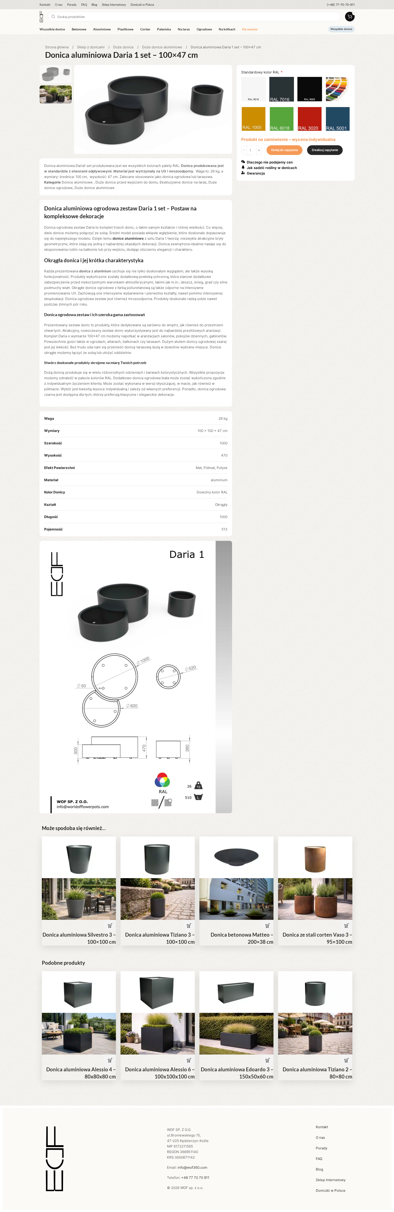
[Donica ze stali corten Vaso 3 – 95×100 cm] (315, 857)
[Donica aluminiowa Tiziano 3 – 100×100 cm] (158, 857)
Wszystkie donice (341, 29)
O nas (320, 1137)
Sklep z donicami (91, 47)
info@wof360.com (192, 1167)
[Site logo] (41, 16)
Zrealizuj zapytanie (325, 150)
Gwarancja (256, 173)
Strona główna (57, 47)
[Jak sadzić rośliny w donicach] (243, 167)
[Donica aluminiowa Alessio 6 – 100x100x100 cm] (158, 991)
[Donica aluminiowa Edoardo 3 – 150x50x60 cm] (236, 991)
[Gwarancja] (243, 173)
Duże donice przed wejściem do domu (126, 182)
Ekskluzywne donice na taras (183, 182)
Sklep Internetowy (330, 1180)
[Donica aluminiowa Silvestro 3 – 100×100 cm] (79, 857)
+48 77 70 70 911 (195, 1177)
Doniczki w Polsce (330, 1190)
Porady (321, 1148)
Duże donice (124, 47)
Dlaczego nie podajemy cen (270, 162)
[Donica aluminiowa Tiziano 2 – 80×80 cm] (315, 991)
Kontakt (322, 1127)
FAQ (319, 1159)
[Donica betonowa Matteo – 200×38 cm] (236, 857)
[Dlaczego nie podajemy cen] (243, 161)
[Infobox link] (341, 5)
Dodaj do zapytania (284, 150)
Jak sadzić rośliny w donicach (272, 168)
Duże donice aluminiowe (162, 47)
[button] (110, 925)
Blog (319, 1169)
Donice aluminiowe (78, 182)
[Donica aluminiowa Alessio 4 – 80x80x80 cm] (79, 991)
